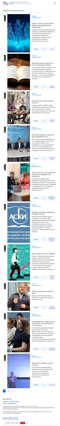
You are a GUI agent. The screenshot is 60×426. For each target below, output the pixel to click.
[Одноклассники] (5, 18)
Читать (36, 49)
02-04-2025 (34, 246)
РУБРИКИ (7, 423)
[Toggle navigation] (55, 3)
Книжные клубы (52, 120)
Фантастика (52, 384)
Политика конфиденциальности (10, 417)
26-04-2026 (34, 93)
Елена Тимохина (52, 86)
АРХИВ (22, 423)
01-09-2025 (34, 204)
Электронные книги (52, 158)
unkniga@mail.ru (12, 403)
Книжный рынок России (52, 277)
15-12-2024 (34, 355)
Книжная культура (36, 17)
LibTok (52, 49)
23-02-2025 (34, 283)
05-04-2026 (34, 127)
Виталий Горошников (52, 307)
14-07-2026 (34, 16)
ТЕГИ (12, 423)
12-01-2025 (34, 314)
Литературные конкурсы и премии (51, 239)
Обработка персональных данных (10, 419)
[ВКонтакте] (5, 16)
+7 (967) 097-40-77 (14, 401)
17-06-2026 (34, 55)
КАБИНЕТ (17, 423)
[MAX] (5, 20)
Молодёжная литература (52, 349)
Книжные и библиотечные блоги (51, 198)
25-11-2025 (34, 165)
